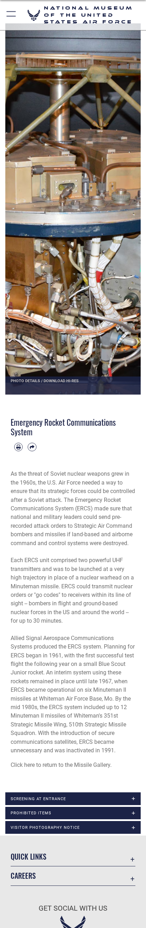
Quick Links (28, 856)
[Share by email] (32, 447)
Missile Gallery (92, 765)
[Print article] (18, 447)
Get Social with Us (73, 908)
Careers (23, 876)
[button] (11, 15)
